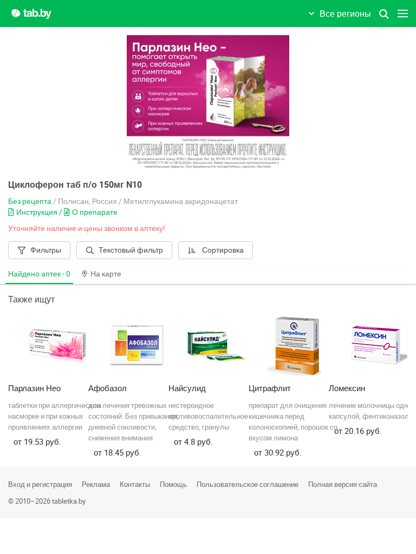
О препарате (95, 212)
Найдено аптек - (39, 273)
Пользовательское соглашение (247, 484)
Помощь (173, 484)
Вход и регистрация (40, 484)
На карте (105, 273)
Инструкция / (40, 212)
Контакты (135, 484)
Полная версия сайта (342, 484)
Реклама (96, 484)
